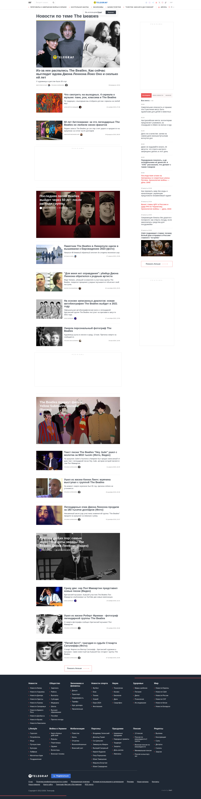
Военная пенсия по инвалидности (142, 746)
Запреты (117, 746)
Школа (53, 706)
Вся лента (145, 100)
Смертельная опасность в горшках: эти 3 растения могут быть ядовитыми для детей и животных (156, 109)
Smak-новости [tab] (158, 95)
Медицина (55, 703)
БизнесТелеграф (114, 7)
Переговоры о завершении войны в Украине (48, 7)
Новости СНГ (161, 699)
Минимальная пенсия (143, 750)
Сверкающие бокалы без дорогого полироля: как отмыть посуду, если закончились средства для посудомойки (156, 221)
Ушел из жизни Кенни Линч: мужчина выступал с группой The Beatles (87, 481)
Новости (32, 683)
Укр (171, 2)
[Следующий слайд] (174, 7)
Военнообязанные (79, 744)
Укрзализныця (77, 709)
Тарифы (75, 702)
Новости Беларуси (163, 706)
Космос (116, 692)
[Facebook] (146, 2)
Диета (137, 695)
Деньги (74, 690)
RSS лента (89, 784)
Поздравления (35, 759)
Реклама (130, 782)
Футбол (96, 688)
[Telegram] (153, 2)
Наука (115, 683)
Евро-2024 (97, 703)
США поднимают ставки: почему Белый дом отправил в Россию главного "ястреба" (156, 235)
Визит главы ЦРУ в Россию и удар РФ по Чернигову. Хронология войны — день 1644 (156, 206)
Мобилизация (77, 728)
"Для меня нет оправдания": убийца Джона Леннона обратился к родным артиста (91, 274)
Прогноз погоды (57, 719)
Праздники (117, 728)
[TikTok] (165, 2)
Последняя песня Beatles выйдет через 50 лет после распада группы (61, 199)
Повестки (75, 733)
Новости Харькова (37, 692)
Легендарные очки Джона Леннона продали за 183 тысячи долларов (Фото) (91, 508)
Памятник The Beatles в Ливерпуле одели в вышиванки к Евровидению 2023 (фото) (91, 247)
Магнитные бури (36, 755)
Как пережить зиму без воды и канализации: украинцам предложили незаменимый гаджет (156, 193)
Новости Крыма (36, 719)
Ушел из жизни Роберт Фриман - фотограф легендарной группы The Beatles (91, 617)
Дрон (116, 699)
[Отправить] (53, 2)
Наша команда (34, 784)
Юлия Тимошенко (100, 759)
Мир (156, 683)
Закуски (159, 752)
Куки (99, 12)
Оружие (54, 746)
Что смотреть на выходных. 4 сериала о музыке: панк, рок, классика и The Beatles (90, 96)
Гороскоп (33, 733)
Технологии (118, 688)
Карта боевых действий (56, 734)
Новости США (161, 692)
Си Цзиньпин (98, 741)
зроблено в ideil (167, 790)
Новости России (162, 695)
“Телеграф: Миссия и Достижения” (139, 7)
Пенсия (137, 728)
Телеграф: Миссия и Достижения (69, 784)
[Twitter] (159, 2)
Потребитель (35, 737)
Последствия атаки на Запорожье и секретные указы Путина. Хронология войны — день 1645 (155, 179)
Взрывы (54, 739)
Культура (33, 748)
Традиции (117, 743)
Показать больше (74, 668)
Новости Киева (36, 688)
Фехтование (97, 706)
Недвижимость (78, 698)
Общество (54, 683)
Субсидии (55, 699)
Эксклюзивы (98, 7)
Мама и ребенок (141, 688)
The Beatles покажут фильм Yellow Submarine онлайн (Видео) (61, 405)
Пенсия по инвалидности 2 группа (141, 739)
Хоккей (95, 699)
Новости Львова (36, 703)
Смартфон (118, 703)
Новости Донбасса (37, 716)
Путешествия (35, 744)
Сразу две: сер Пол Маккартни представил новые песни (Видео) (90, 589)
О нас (30, 782)
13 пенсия (139, 733)
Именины (117, 754)
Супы (158, 741)
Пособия (54, 716)
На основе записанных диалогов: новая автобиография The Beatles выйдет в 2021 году (90, 303)
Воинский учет (77, 748)
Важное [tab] (168, 95)
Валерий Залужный (100, 748)
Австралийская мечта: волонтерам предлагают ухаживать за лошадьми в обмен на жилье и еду (156, 122)
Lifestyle (32, 728)
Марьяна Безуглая (100, 763)
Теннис (95, 695)
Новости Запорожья (38, 706)
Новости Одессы (36, 699)
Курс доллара (77, 705)
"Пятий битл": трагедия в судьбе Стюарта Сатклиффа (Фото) (90, 644)
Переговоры (56, 743)
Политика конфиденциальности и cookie (52, 782)
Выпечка (159, 733)
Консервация (161, 737)
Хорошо (111, 12)
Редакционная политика (80, 782)
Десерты (159, 744)
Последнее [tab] (146, 95)
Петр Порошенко (99, 755)
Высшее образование (56, 711)
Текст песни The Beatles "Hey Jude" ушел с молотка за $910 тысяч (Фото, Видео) (90, 453)
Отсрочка (75, 741)
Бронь (74, 737)
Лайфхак (33, 752)
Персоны (96, 728)
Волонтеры (55, 750)
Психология (139, 699)
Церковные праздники (118, 734)
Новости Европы (162, 688)
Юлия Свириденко (100, 766)
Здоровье (138, 683)
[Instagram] (162, 2)
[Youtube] (156, 2)
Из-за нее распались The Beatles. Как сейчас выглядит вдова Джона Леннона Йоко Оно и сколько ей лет (77, 74)
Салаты (159, 748)
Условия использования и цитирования (108, 782)
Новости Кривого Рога (36, 711)
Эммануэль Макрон (100, 744)
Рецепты (158, 728)
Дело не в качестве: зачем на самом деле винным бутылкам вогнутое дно (154, 136)
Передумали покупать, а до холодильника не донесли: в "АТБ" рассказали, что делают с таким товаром (156, 163)
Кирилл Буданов (99, 752)
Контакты (155, 782)
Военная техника (57, 754)
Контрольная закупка (80, 7)
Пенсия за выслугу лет (142, 755)
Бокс (95, 692)
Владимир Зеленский (101, 733)
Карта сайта (48, 784)
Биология (117, 695)
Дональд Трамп (99, 737)
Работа (54, 692)
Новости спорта (99, 683)
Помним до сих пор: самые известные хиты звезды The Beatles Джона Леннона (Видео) (64, 541)
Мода (32, 741)
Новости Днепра (36, 695)
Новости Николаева (38, 723)
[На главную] (100, 2)
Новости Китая (161, 703)
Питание (138, 692)
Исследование (140, 703)
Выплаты (54, 695)
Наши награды (143, 782)
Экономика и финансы (77, 684)
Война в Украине (58, 728)
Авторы (164, 7)
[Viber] (149, 2)
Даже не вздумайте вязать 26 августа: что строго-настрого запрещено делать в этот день (154, 149)
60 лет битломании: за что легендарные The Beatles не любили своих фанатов (92, 123)
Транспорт (76, 694)
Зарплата (54, 688)
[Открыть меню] (30, 2)
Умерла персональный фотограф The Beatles (87, 329)
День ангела (118, 750)
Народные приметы (121, 739)
